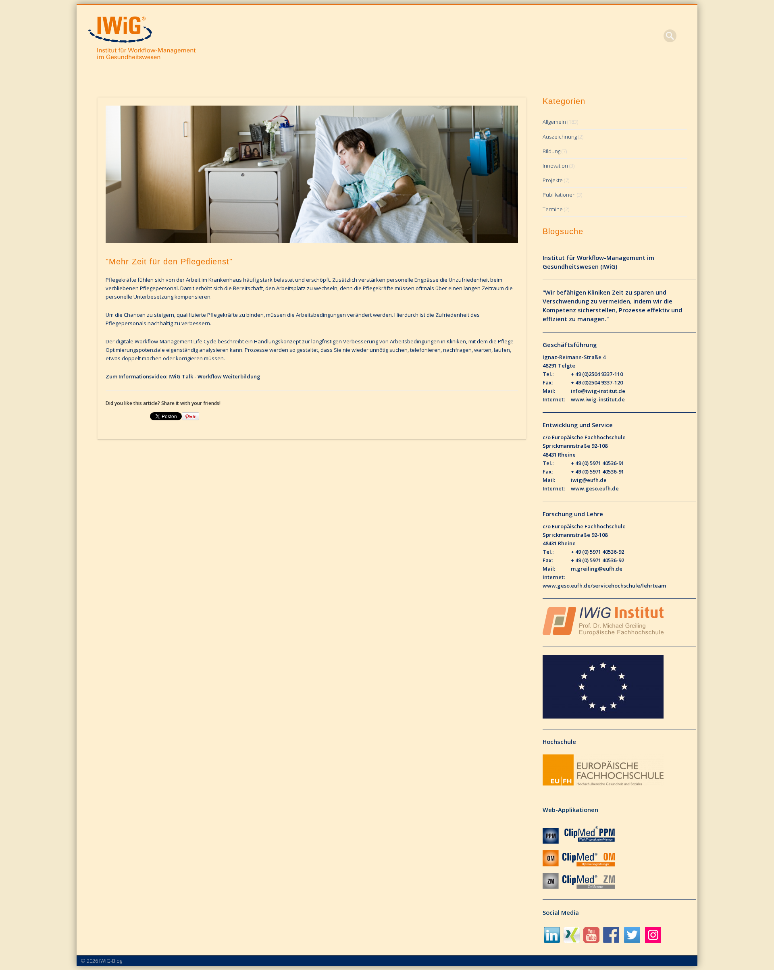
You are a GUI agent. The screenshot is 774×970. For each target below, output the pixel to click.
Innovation (555, 165)
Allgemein (554, 121)
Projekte (553, 180)
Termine (553, 209)
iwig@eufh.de (589, 480)
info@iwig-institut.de (598, 391)
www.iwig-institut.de (598, 399)
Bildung (551, 151)
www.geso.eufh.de (595, 488)
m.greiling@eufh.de (596, 568)
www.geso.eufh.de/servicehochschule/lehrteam (604, 585)
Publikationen (559, 194)
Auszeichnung (560, 136)
